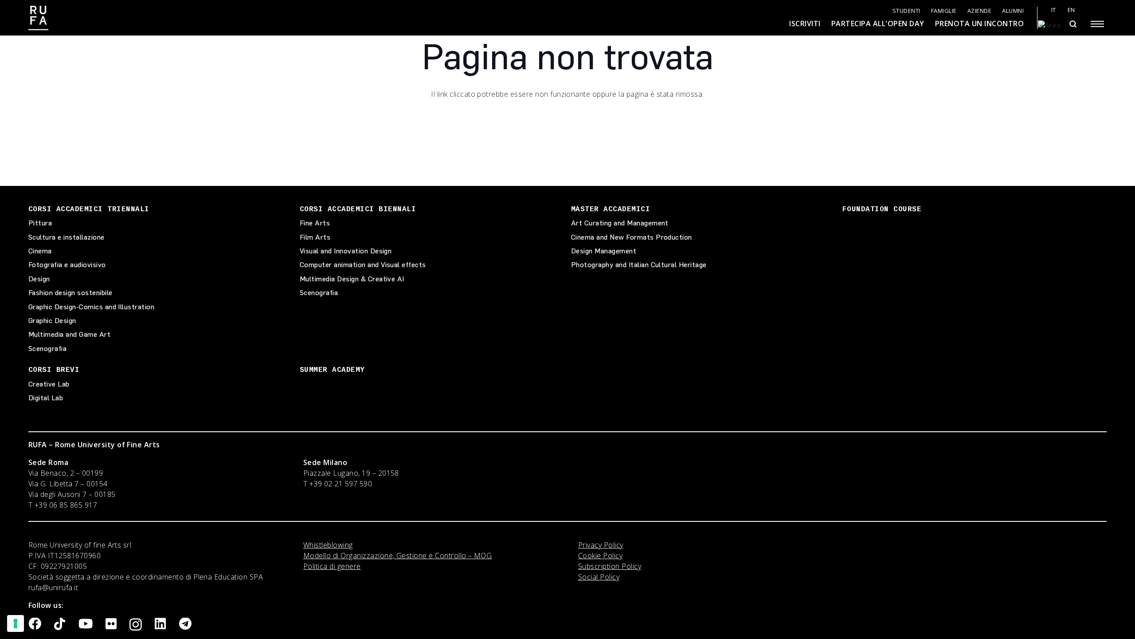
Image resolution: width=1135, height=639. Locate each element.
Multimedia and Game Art (69, 334)
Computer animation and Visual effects (363, 264)
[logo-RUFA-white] (38, 18)
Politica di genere (332, 566)
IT (1053, 10)
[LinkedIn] (160, 624)
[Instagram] (135, 625)
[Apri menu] (1097, 24)
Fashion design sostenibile (70, 292)
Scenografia (47, 348)
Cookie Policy (600, 555)
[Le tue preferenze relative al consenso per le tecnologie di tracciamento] (15, 623)
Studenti (906, 11)
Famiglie (944, 11)
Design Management (603, 251)
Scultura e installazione (66, 237)
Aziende (979, 11)
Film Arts (315, 237)
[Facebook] (34, 624)
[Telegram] (185, 624)
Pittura (40, 223)
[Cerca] (1072, 24)
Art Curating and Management (620, 223)
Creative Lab (49, 384)
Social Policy (598, 577)
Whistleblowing (328, 545)
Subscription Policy (609, 566)
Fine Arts (315, 223)
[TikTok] (59, 624)
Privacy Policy (600, 545)
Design (39, 279)
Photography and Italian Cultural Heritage (639, 264)
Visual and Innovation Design (345, 251)
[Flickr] (111, 624)
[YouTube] (85, 624)
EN (1071, 10)
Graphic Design (52, 320)
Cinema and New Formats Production (631, 237)
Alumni (1013, 11)
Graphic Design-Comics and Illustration (91, 307)
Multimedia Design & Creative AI (352, 279)
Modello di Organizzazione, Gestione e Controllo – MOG (397, 555)
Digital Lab (45, 398)
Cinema (40, 251)
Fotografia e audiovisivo (67, 264)
